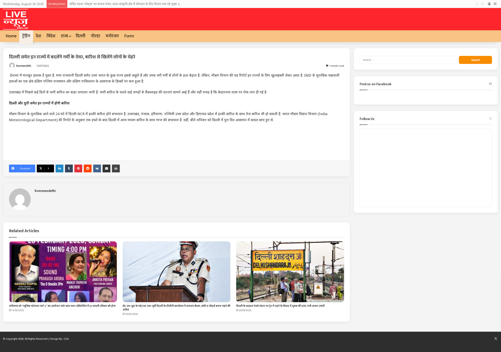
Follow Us (367, 119)
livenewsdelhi (23, 65)
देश (38, 36)
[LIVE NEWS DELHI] (15, 19)
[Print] (116, 168)
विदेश (51, 36)
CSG (66, 338)
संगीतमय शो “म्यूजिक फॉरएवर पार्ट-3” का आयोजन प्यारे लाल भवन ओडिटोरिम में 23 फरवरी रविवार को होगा (62, 306)
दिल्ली (80, 36)
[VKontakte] (97, 168)
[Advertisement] (126, 140)
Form (129, 36)
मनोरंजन (112, 36)
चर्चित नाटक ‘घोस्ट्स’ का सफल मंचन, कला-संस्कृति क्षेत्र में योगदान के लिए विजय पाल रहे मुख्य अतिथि (127, 4)
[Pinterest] (78, 168)
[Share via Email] (106, 168)
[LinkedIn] (59, 168)
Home (11, 36)
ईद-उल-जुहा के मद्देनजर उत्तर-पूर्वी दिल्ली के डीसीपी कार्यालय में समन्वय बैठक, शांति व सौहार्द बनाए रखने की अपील (176, 308)
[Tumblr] (69, 168)
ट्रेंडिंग (26, 36)
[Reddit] (88, 168)
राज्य (64, 36)
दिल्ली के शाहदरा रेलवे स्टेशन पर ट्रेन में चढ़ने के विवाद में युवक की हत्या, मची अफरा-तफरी (280, 306)
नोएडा (95, 36)
